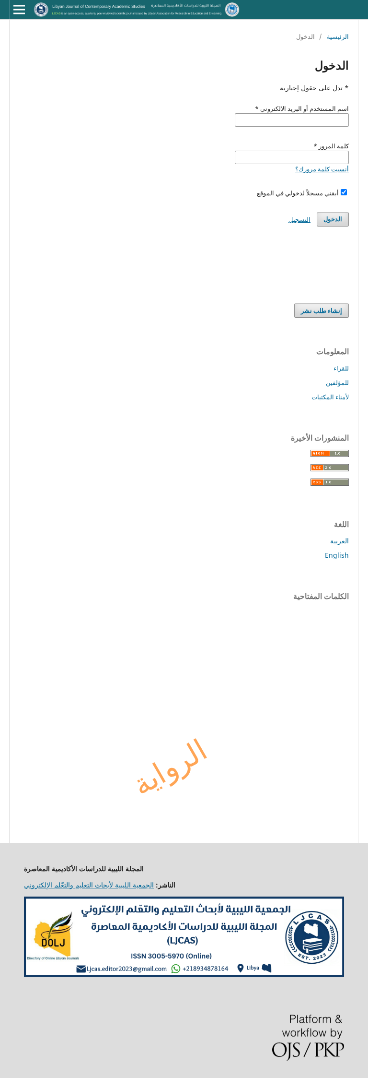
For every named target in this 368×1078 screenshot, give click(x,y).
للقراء (341, 368)
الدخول (332, 219)
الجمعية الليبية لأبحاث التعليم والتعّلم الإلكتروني (89, 884)
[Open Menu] (19, 9)
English (337, 555)
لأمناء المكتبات (330, 397)
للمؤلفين (337, 382)
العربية (339, 540)
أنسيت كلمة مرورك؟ (322, 169)
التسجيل (299, 219)
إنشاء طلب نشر (321, 310)
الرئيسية (338, 36)
